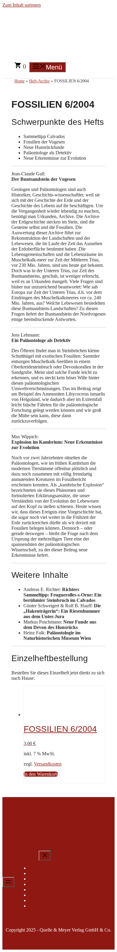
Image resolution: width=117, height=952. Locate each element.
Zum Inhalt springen (21, 5)
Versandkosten (48, 763)
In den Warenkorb (41, 774)
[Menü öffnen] (8, 882)
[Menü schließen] (45, 856)
